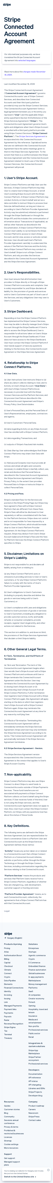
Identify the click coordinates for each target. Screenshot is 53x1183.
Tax (5, 1031)
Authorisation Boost (13, 955)
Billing (6, 959)
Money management (38, 984)
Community (9, 1116)
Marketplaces (35, 980)
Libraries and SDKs (37, 1088)
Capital (7, 962)
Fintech (32, 1002)
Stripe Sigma (9, 1027)
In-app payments (36, 977)
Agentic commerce (37, 955)
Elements (8, 984)
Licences (8, 1137)
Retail (31, 1037)
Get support (9, 1158)
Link (6, 1002)
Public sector (34, 1033)
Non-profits (34, 1026)
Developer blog (35, 1095)
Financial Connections (13, 987)
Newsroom (33, 1113)
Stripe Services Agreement (32, 136)
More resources (11, 1148)
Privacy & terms (11, 1127)
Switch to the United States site (19, 1176)
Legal (7, 911)
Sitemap (8, 1140)
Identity (7, 991)
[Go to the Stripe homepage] (7, 933)
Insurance (33, 1016)
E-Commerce (34, 962)
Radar (6, 1020)
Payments (8, 1013)
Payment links (10, 1009)
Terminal (8, 1034)
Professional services (38, 1029)
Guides (7, 1105)
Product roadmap (36, 1105)
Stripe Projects (35, 1092)
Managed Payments (13, 1005)
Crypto (7, 977)
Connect (8, 973)
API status (33, 1081)
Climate (7, 969)
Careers (32, 1109)
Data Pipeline (10, 980)
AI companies (35, 995)
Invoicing (8, 995)
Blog (6, 1113)
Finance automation (37, 969)
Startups (32, 951)
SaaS (31, 991)
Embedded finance (37, 966)
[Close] (48, 1170)
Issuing (7, 998)
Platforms (33, 987)
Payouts (7, 1016)
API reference (35, 1077)
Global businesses (37, 973)
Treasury (8, 1038)
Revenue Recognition (13, 1023)
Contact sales (35, 1120)
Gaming (32, 1005)
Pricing (7, 948)
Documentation (35, 1074)
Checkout (8, 966)
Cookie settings (11, 1144)
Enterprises (34, 948)
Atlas (6, 951)
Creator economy (36, 998)
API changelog (35, 1084)
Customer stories (12, 1109)
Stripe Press (34, 1116)
